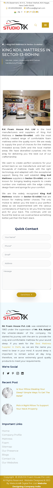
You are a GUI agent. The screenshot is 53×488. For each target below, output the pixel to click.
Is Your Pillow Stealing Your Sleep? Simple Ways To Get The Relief (33, 392)
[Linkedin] (37, 13)
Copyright (9, 477)
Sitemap (7, 446)
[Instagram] (34, 13)
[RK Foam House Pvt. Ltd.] (11, 25)
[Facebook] (25, 13)
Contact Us (8, 458)
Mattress (7, 438)
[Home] (3, 44)
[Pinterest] (31, 13)
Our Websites (10, 462)
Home (6, 431)
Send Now (25, 295)
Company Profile (12, 434)
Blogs (5, 454)
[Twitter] (28, 13)
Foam (5, 442)
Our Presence (10, 450)
